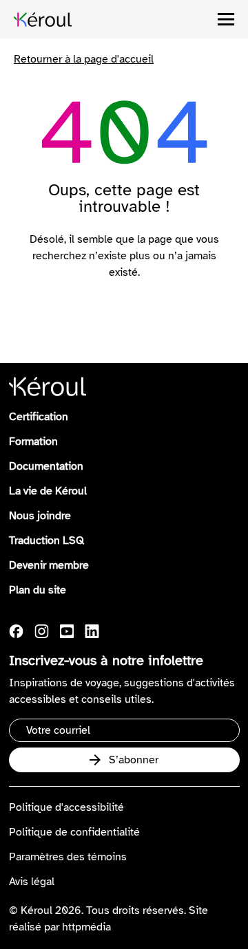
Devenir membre (49, 565)
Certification (38, 417)
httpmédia (86, 927)
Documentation (46, 466)
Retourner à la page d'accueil (84, 59)
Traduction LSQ (46, 540)
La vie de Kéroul (48, 491)
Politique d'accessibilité (66, 807)
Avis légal (31, 881)
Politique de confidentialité (74, 832)
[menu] (226, 19)
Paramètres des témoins (68, 856)
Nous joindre (40, 516)
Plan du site (37, 590)
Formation (33, 441)
